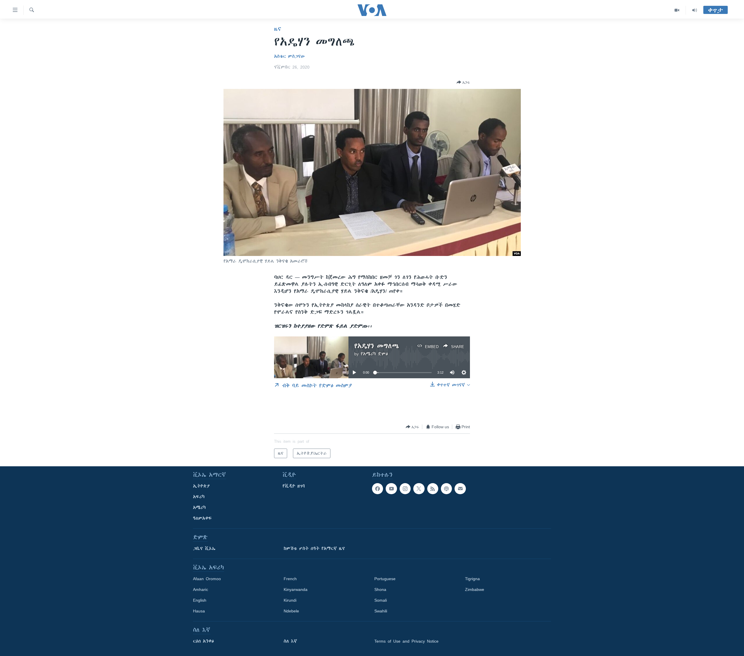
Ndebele (291, 611)
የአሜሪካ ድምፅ (374, 353)
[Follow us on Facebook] (377, 488)
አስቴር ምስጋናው (289, 56)
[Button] (463, 82)
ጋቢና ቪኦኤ (204, 548)
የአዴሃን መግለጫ (376, 345)
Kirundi (290, 600)
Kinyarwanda (295, 589)
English (199, 600)
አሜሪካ (199, 507)
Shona (380, 589)
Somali (380, 600)
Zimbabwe (474, 589)
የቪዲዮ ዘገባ (293, 486)
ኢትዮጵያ (201, 486)
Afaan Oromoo (207, 578)
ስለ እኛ (290, 641)
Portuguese (385, 578)
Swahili (380, 611)
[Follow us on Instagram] (405, 488)
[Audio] (694, 10)
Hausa (199, 611)
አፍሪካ (199, 496)
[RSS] (432, 488)
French (290, 578)
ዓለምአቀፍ (202, 518)
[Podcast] (446, 488)
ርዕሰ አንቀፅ (203, 641)
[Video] (677, 10)
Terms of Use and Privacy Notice (406, 641)
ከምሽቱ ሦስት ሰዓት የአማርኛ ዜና (314, 548)
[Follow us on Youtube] (391, 488)
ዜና (277, 29)
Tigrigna (472, 578)
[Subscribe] (460, 488)
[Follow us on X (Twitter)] (418, 488)
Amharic (200, 589)
